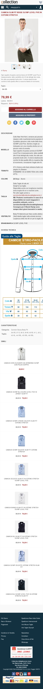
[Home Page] (9, 3)
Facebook (15, 123)
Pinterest (33, 123)
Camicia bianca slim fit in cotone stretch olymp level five (21, 508)
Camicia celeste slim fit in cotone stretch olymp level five (21, 479)
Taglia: (3, 86)
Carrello (40, 2)
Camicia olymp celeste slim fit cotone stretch (21, 451)
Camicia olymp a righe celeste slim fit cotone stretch (21, 422)
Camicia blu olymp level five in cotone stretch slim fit (21, 595)
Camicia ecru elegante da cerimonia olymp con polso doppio (21, 364)
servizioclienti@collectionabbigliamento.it (27, 195)
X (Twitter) (21, 123)
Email (9, 123)
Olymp (5, 70)
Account (40, 7)
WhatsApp (27, 123)
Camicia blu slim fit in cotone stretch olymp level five (21, 537)
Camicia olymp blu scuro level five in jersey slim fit (21, 393)
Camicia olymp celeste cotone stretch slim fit (21, 566)
